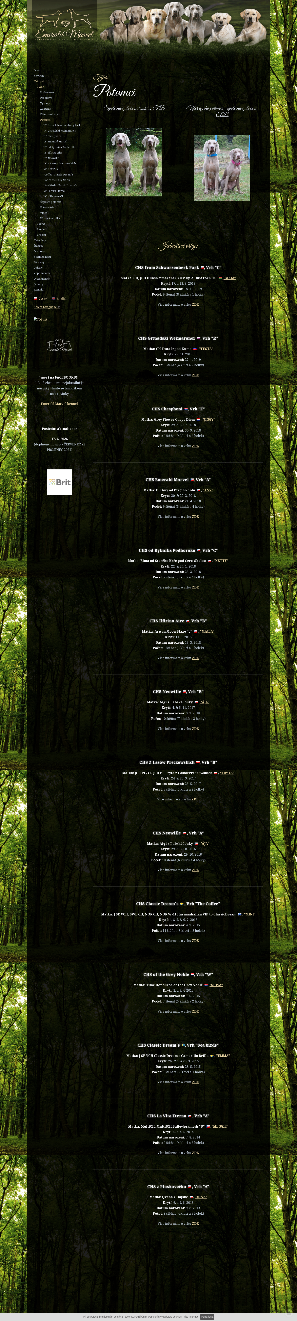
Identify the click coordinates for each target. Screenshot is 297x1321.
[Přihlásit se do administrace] (289, 1313)
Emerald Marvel (135, 25)
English (62, 298)
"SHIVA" (216, 985)
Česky (43, 298)
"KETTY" (221, 560)
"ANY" (208, 490)
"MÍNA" (201, 1197)
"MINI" (249, 914)
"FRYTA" (227, 773)
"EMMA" (223, 1055)
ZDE (195, 304)
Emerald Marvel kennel (59, 404)
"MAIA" (230, 278)
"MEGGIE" (220, 1126)
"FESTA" (206, 349)
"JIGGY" (208, 419)
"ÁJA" (204, 702)
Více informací (191, 1316)
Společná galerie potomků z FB (134, 108)
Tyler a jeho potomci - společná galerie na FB (222, 111)
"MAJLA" (207, 631)
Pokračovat (207, 1316)
